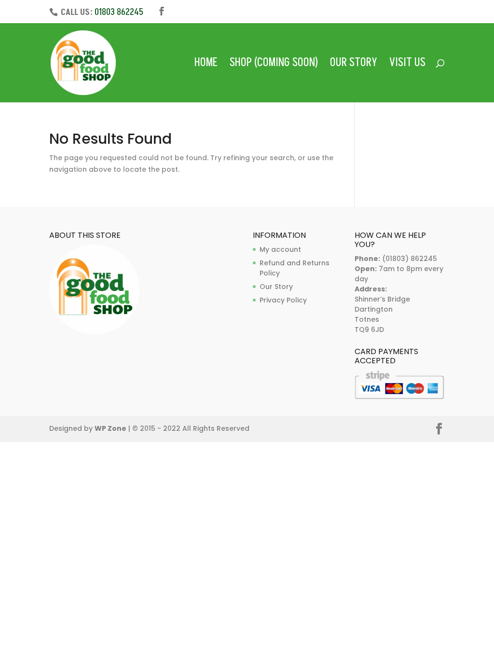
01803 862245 (119, 12)
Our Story (353, 64)
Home (206, 64)
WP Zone (110, 428)
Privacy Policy (283, 300)
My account (280, 249)
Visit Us (407, 64)
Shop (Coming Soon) (274, 64)
